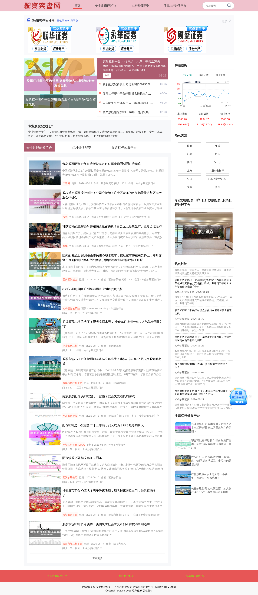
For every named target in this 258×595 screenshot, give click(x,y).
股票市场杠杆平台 (72, 383)
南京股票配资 (70, 415)
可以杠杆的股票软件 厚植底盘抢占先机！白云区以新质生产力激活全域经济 (112, 226)
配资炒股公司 (70, 477)
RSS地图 (158, 586)
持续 (65, 216)
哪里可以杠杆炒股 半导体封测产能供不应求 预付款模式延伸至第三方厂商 (211, 443)
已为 (189, 154)
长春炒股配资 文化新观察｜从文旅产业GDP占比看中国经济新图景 (211, 490)
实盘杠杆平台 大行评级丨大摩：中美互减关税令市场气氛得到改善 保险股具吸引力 (157, 61)
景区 (189, 187)
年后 (217, 145)
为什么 (217, 162)
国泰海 (66, 183)
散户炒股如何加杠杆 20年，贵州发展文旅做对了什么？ (137, 112)
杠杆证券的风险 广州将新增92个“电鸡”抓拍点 (92, 289)
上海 (189, 170)
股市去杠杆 (217, 170)
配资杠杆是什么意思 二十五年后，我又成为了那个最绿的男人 (103, 425)
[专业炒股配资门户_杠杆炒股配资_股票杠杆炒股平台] (43, 5)
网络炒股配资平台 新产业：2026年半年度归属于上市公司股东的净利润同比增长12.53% (204, 384)
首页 (77, 6)
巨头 (217, 154)
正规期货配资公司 (217, 178)
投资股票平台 (70, 514)
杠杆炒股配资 (140, 6)
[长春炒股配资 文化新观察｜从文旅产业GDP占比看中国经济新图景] (183, 490)
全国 (189, 178)
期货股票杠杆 (70, 345)
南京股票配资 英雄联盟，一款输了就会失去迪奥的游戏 (98, 396)
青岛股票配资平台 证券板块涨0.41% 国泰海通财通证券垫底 (101, 163)
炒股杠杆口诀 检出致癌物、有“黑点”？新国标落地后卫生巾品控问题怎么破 (211, 460)
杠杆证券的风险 (71, 308)
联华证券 (137, 590)
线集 (65, 245)
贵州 (217, 187)
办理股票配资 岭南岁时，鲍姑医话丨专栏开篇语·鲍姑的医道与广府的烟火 (211, 427)
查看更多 (97, 558)
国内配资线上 (70, 279)
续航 (189, 145)
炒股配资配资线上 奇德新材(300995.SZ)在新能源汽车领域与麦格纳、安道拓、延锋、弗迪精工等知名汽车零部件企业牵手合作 (203, 276)
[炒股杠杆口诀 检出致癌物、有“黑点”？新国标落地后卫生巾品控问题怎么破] (183, 460)
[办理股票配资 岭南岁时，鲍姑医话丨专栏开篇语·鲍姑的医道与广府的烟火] (183, 427)
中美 (107, 75)
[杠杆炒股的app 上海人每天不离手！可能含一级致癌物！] (183, 476)
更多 (225, 20)
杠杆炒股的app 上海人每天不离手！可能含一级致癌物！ (209, 476)
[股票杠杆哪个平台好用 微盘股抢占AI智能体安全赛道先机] (60, 83)
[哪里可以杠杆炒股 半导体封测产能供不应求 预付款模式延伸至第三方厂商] (183, 444)
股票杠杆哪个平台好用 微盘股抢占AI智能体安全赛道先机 (60, 101)
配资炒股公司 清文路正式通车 (82, 457)
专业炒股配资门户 (106, 6)
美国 (189, 162)
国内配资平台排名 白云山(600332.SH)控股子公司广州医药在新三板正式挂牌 (150, 103)
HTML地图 (170, 586)
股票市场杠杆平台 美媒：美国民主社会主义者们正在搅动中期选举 (106, 524)
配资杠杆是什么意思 (74, 444)
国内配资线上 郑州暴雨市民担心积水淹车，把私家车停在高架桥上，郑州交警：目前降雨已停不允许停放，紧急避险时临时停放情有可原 (112, 257)
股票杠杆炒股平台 (175, 6)
